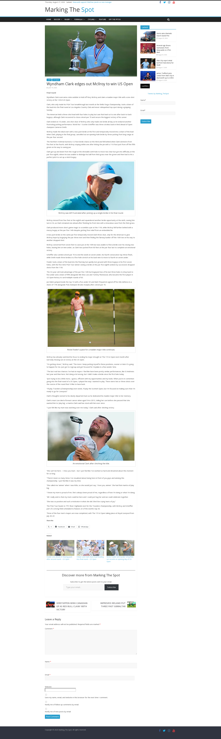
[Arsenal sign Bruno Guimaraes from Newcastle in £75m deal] (147, 44)
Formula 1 (78, 19)
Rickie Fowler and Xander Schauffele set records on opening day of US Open (120, 559)
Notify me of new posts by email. (58, 711)
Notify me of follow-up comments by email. (62, 704)
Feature (102, 19)
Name (48, 661)
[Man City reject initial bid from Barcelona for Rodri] (147, 59)
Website (48, 687)
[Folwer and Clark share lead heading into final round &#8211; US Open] (90, 548)
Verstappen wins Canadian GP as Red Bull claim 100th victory (71, 606)
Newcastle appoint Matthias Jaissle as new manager (92, 2)
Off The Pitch (115, 19)
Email (47, 675)
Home (48, 19)
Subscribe (111, 587)
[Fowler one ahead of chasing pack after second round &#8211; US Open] (60, 548)
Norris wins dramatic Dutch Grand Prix (164, 34)
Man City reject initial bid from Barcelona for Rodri (165, 62)
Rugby (67, 19)
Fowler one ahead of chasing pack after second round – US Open (59, 558)
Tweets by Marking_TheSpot (158, 93)
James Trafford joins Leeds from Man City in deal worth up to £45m (165, 75)
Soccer (57, 19)
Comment (49, 628)
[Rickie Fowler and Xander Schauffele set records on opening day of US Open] (120, 548)
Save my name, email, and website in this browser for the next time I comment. (76, 697)
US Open (56, 80)
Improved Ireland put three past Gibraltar (112, 605)
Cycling (91, 19)
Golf (49, 80)
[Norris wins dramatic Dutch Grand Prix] (147, 32)
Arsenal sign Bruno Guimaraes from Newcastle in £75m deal (164, 48)
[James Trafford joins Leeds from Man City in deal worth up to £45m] (147, 72)
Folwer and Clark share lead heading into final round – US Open (90, 558)
